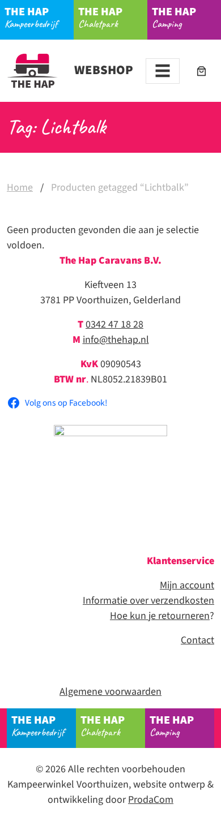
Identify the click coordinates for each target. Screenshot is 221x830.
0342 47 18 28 (114, 324)
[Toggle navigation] (163, 71)
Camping (174, 17)
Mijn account (187, 585)
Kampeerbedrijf (31, 17)
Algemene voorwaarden (111, 692)
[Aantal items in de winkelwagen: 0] (201, 71)
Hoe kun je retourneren (160, 616)
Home (20, 187)
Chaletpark (100, 17)
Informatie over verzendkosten (148, 601)
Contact (197, 640)
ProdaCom (150, 800)
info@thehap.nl (116, 340)
